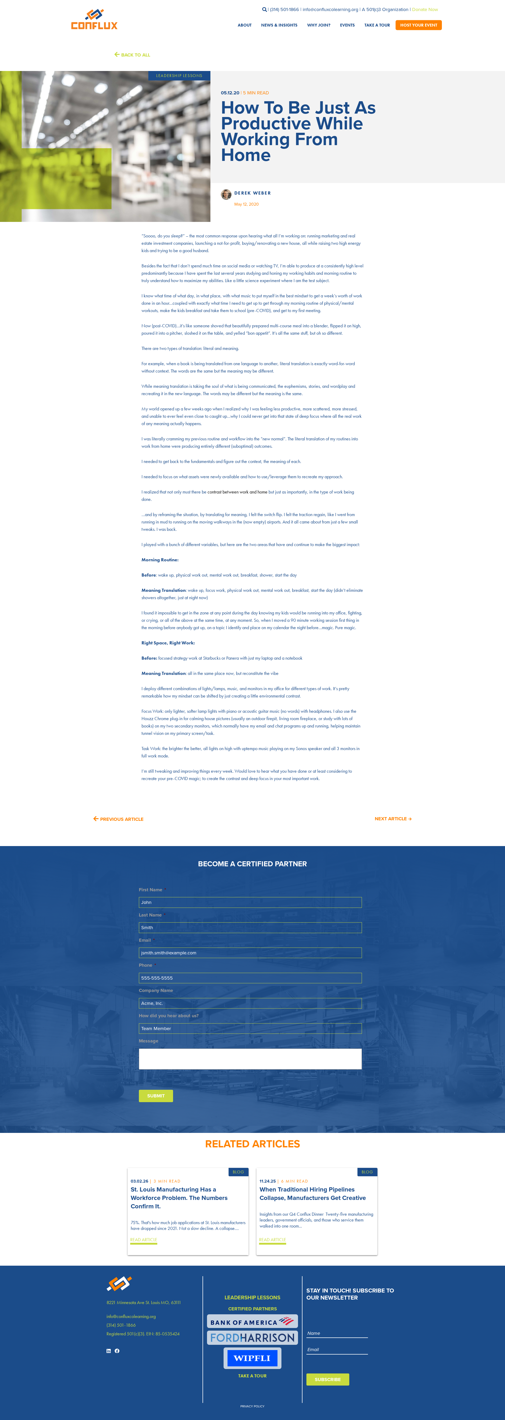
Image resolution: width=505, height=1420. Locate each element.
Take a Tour (377, 25)
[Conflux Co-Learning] (93, 19)
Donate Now (425, 9)
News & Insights (279, 25)
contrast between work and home (237, 492)
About (244, 25)
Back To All (135, 55)
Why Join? (318, 25)
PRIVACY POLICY (252, 1406)
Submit (156, 1096)
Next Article (391, 819)
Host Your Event (418, 25)
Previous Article (122, 819)
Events (347, 25)
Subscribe (328, 1379)
